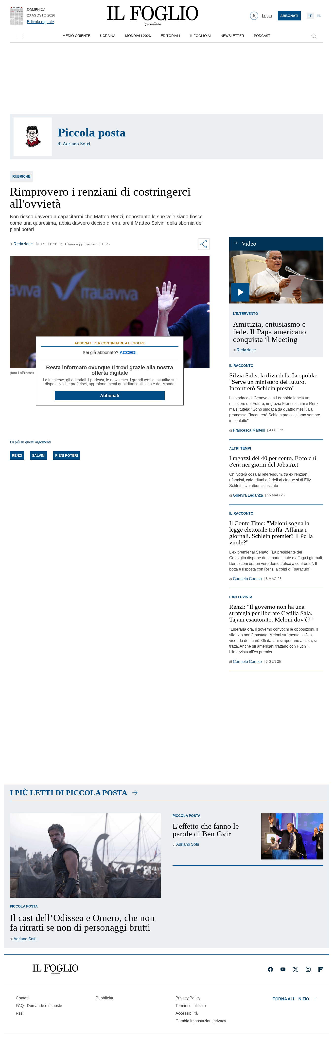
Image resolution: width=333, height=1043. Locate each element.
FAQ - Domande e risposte (39, 1006)
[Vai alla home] (152, 16)
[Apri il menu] (19, 36)
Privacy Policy (187, 998)
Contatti (22, 998)
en (319, 16)
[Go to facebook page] (270, 969)
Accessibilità (186, 1013)
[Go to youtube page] (282, 969)
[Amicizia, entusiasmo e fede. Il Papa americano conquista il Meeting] (276, 277)
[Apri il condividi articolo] (204, 244)
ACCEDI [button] (128, 352)
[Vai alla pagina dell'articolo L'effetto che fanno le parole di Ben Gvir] (292, 836)
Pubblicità (104, 998)
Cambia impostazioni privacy (200, 1021)
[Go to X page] (295, 969)
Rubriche (21, 176)
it (310, 16)
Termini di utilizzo (190, 1006)
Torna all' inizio (291, 999)
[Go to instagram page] (308, 969)
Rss (19, 1013)
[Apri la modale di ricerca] (313, 36)
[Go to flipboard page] (320, 969)
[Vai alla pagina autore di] (33, 137)
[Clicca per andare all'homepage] (55, 969)
